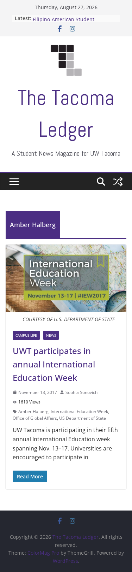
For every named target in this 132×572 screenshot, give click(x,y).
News (51, 335)
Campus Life (26, 335)
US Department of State (82, 418)
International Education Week (79, 411)
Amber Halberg (33, 411)
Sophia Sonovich (81, 392)
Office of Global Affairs (35, 418)
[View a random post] (117, 181)
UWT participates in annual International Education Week (54, 364)
